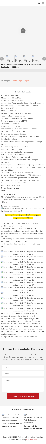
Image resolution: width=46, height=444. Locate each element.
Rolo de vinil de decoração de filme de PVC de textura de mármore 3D (33, 427)
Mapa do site (31, 439)
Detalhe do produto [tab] (23, 92)
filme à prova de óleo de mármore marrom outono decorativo (12, 425)
